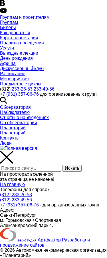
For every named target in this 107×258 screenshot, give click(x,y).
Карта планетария (19, 37)
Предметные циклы (20, 83)
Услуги (7, 48)
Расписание (12, 73)
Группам (9, 22)
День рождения (16, 58)
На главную (12, 184)
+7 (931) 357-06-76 (19, 94)
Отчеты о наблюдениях (24, 117)
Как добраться (15, 32)
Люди (6, 143)
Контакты (10, 138)
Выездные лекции (19, 53)
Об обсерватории (18, 122)
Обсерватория (15, 107)
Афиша (8, 63)
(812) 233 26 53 (16, 194)
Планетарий (13, 127)
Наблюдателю (15, 112)
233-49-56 (44, 89)
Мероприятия (14, 78)
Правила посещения (22, 42)
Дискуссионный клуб (22, 68)
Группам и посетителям (25, 17)
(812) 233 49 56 (16, 199)
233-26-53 (22, 89)
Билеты (8, 27)
